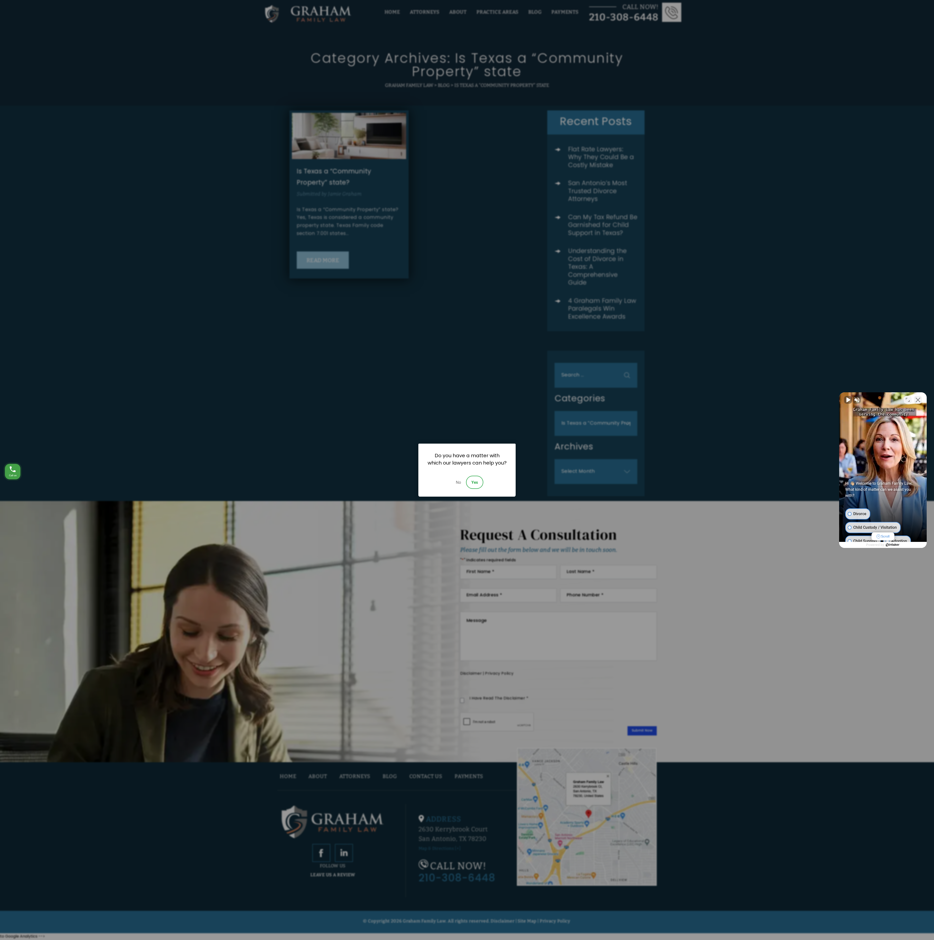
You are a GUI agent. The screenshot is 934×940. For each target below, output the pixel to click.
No (458, 482)
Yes (474, 482)
